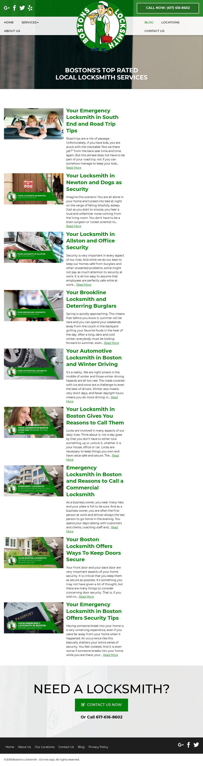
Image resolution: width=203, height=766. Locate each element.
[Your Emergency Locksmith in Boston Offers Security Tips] (33, 617)
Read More (73, 167)
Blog (81, 747)
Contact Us (66, 747)
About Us (24, 747)
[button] (34, 22)
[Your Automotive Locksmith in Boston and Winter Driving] (33, 364)
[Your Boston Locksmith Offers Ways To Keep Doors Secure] (33, 552)
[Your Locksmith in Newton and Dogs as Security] (33, 188)
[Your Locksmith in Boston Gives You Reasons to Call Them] (33, 422)
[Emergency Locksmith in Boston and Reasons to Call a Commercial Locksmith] (33, 480)
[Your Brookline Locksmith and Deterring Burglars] (33, 305)
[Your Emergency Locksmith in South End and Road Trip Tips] (33, 123)
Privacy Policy (98, 747)
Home (10, 747)
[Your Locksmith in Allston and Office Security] (33, 247)
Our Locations (45, 747)
